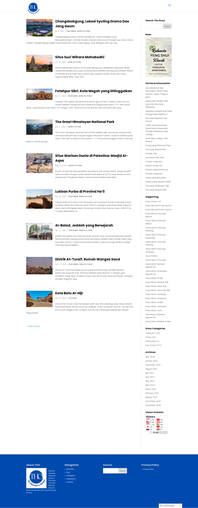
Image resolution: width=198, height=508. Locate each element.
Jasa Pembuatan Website (157, 436)
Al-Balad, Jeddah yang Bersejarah (84, 225)
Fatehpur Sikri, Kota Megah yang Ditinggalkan (93, 91)
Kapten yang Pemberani (156, 169)
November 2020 (153, 405)
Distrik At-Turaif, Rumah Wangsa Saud (87, 259)
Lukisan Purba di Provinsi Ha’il (80, 191)
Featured (71, 31)
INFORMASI (71, 476)
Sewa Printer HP (153, 201)
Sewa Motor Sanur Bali (155, 286)
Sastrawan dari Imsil (154, 157)
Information (150, 341)
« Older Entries (33, 326)
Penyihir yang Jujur (153, 173)
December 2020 (153, 401)
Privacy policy (148, 469)
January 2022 (151, 360)
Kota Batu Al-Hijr (69, 293)
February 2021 (152, 393)
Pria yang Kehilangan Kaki (157, 185)
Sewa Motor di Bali (154, 278)
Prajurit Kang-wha (153, 161)
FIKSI (68, 472)
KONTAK (70, 482)
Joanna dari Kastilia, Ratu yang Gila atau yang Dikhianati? (156, 104)
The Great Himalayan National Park (84, 122)
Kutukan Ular (151, 153)
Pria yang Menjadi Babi (155, 189)
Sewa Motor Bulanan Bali (156, 282)
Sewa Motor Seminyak (155, 294)
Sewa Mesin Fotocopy (155, 260)
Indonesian (169, 506)
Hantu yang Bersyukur (155, 177)
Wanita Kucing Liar (153, 165)
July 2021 (149, 372)
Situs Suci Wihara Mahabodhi (79, 57)
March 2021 (151, 389)
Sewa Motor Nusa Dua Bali (157, 290)
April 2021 (150, 385)
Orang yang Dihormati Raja (157, 145)
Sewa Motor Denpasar (155, 298)
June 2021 (150, 377)
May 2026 (150, 356)
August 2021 (151, 368)
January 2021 (151, 397)
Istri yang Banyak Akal (155, 149)
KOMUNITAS (71, 479)
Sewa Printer (151, 255)
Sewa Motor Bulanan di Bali (157, 321)
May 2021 (150, 381)
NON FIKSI (70, 469)
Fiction (73, 298)
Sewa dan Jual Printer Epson (158, 205)
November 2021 (153, 364)
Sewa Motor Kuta (153, 310)
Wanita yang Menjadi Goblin (158, 181)
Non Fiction (83, 31)
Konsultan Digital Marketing (158, 439)
